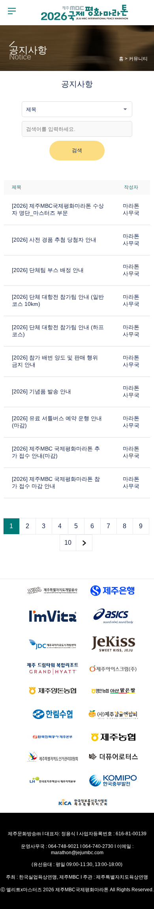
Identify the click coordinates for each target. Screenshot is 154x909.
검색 (77, 150)
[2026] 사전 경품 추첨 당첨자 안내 (54, 240)
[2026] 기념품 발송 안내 (41, 391)
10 (67, 542)
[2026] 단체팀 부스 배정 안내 (48, 270)
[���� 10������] (84, 543)
